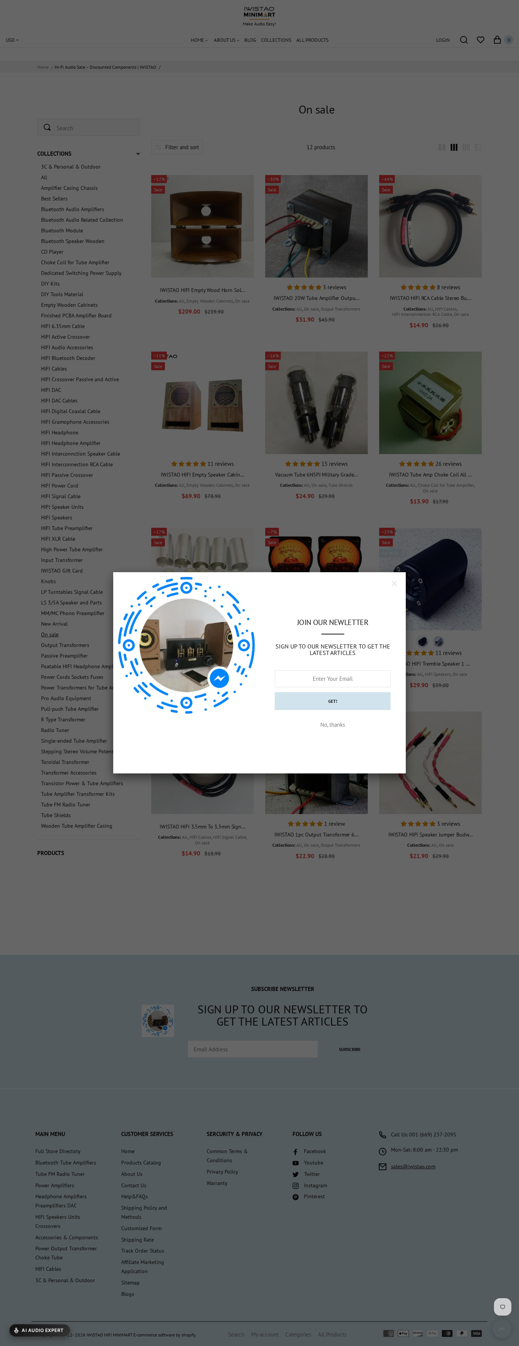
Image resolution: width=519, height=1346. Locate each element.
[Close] (394, 583)
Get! (332, 701)
